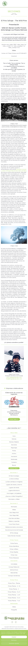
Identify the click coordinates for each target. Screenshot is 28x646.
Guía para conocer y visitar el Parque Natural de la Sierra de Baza (13, 170)
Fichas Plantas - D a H (14, 592)
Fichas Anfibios (14, 549)
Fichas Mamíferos (14, 546)
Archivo (14, 453)
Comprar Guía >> (14, 468)
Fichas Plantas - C (14, 589)
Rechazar (14, 640)
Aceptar (14, 637)
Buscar (14, 465)
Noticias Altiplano (14, 442)
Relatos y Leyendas (14, 521)
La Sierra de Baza (14, 479)
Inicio (14, 436)
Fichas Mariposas (14, 558)
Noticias (14, 439)
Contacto (14, 462)
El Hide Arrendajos (14, 476)
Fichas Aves (14, 555)
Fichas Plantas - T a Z (14, 600)
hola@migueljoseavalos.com (14, 379)
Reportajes (14, 447)
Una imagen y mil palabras (14, 493)
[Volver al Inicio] (4, 4)
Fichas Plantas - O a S (14, 597)
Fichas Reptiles (14, 552)
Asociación (14, 456)
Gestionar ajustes (14, 643)
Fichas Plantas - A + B (14, 586)
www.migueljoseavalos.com (14, 377)
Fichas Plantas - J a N (14, 595)
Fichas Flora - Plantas (14, 583)
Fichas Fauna (14, 543)
